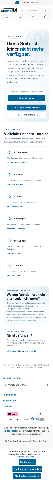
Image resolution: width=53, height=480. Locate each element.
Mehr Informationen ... (26, 457)
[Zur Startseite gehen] (14, 9)
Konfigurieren (27, 462)
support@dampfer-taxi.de (23, 351)
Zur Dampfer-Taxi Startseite (26, 107)
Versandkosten (11, 431)
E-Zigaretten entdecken (26, 115)
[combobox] (32, 10)
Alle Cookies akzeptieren (27, 476)
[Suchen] (46, 10)
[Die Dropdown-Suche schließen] (50, 10)
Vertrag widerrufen (17, 385)
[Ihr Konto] (33, 16)
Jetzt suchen (28, 98)
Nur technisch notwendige (27, 469)
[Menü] (7, 16)
